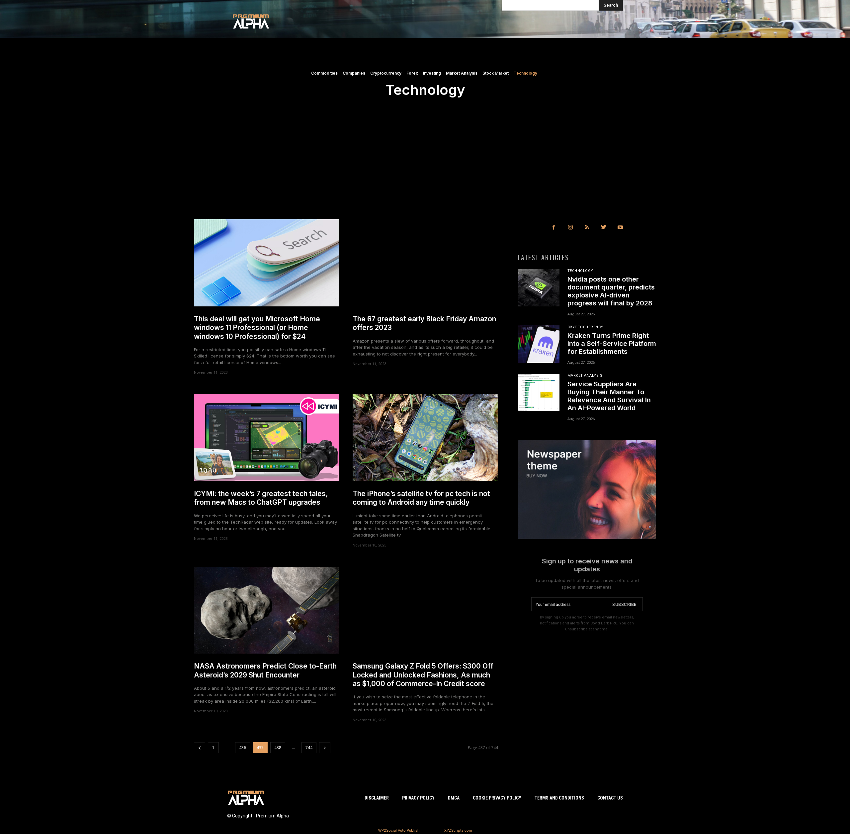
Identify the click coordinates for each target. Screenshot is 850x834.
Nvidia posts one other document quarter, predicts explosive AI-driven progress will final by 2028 (611, 291)
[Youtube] (620, 227)
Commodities (324, 73)
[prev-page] (199, 747)
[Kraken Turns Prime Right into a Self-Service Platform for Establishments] (538, 343)
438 (277, 747)
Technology (525, 73)
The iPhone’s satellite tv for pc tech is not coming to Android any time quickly (421, 497)
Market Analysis (461, 73)
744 (308, 747)
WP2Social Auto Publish (399, 830)
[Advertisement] (425, 169)
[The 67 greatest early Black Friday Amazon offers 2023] (425, 262)
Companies (354, 73)
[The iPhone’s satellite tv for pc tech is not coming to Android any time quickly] (425, 437)
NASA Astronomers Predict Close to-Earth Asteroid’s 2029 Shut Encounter (265, 670)
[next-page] (324, 747)
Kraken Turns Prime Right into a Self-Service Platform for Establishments (611, 343)
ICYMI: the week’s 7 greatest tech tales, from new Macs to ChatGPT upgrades (261, 497)
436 (242, 747)
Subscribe (624, 604)
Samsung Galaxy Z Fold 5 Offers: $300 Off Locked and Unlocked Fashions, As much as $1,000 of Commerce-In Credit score (423, 675)
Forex (412, 73)
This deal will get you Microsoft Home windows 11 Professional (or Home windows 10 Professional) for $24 (257, 328)
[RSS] (587, 227)
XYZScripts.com (458, 830)
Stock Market (495, 73)
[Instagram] (570, 227)
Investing (432, 73)
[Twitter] (603, 227)
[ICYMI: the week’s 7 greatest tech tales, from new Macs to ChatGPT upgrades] (266, 437)
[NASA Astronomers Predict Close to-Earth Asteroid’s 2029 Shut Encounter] (266, 610)
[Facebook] (553, 227)
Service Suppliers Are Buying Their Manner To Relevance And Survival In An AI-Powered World (609, 396)
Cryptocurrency (385, 73)
